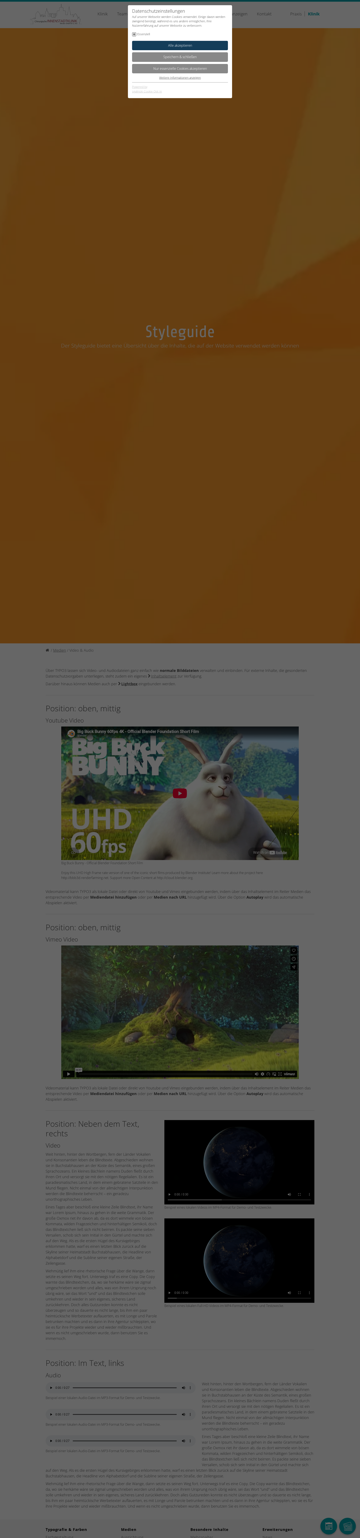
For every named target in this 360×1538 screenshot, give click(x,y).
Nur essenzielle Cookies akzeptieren (180, 68)
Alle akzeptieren (180, 45)
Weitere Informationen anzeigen (180, 78)
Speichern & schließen (180, 57)
